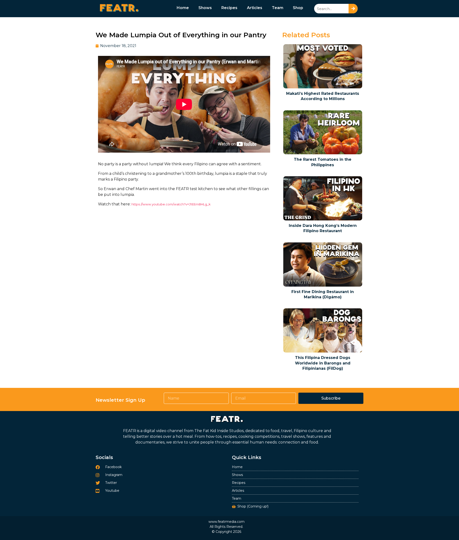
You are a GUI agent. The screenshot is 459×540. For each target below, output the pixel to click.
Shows (205, 7)
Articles (254, 7)
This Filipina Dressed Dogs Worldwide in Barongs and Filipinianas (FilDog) (322, 363)
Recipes (229, 7)
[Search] (353, 8)
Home (183, 7)
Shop (298, 7)
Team (277, 7)
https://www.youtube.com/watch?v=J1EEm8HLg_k (171, 204)
